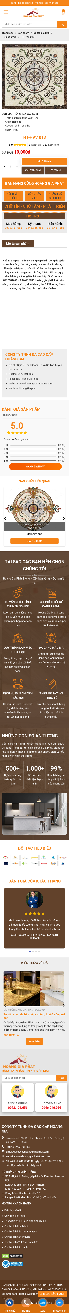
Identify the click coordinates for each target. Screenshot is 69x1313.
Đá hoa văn (10, 37)
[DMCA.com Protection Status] (34, 1256)
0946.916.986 (34, 227)
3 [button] (36, 952)
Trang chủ (7, 32)
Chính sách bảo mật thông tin (20, 1231)
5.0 (11, 144)
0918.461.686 (55, 227)
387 (45, 144)
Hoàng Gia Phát (29, 378)
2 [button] (33, 952)
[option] (34, 76)
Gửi (61, 1078)
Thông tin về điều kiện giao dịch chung (25, 1221)
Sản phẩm (23, 32)
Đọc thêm (9, 1035)
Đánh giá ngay (35, 466)
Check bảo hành (52, 1294)
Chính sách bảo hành (16, 1247)
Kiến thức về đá (12, 1210)
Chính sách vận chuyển (17, 1236)
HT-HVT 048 (34, 534)
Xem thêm (34, 1041)
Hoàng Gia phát (27, 388)
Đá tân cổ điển (41, 32)
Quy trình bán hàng (14, 1215)
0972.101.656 (13, 227)
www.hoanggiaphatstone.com (36, 383)
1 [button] (30, 952)
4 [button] (39, 952)
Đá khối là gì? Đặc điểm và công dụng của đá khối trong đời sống (33, 1016)
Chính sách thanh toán (16, 1226)
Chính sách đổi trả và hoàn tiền (21, 1242)
